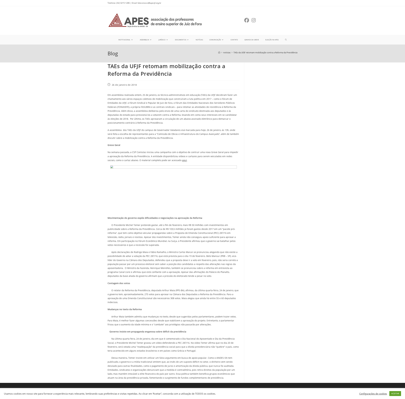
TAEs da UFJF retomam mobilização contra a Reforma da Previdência (265, 52)
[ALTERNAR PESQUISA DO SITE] (286, 39)
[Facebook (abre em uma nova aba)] (246, 20)
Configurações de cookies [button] (373, 393)
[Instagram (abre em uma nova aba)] (253, 20)
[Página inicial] (219, 52)
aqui (184, 160)
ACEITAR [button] (395, 393)
